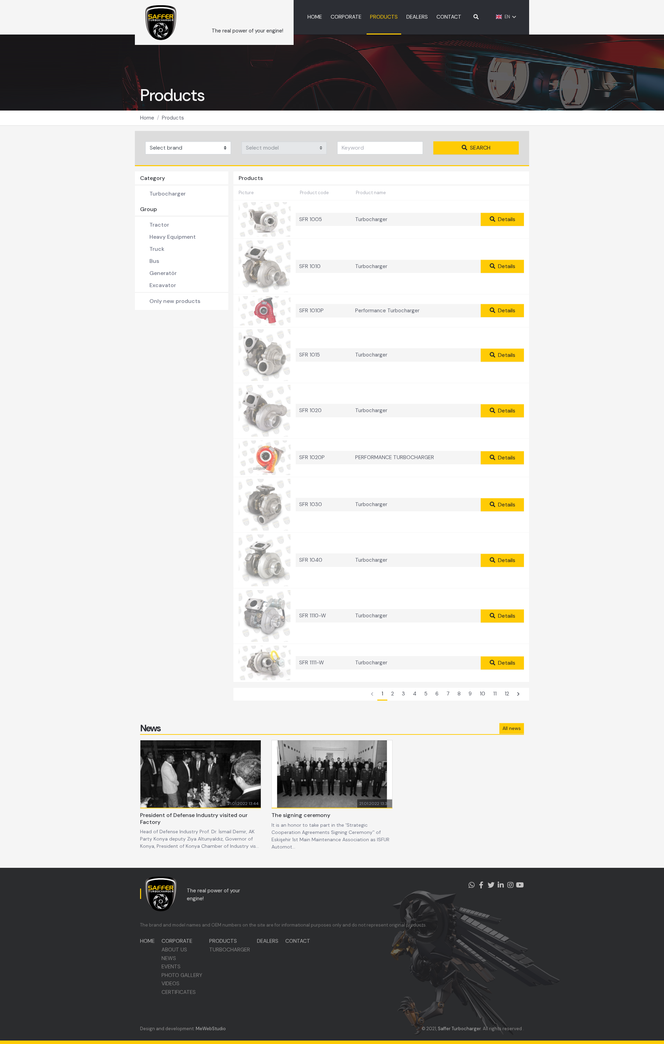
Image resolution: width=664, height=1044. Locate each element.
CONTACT (448, 16)
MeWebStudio (211, 1029)
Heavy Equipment (172, 236)
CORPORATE (346, 16)
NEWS (169, 958)
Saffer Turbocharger (459, 1029)
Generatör (163, 273)
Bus (154, 261)
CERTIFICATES (179, 992)
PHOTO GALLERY (182, 975)
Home (147, 117)
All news (511, 728)
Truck (156, 249)
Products (173, 117)
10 (482, 693)
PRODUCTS (384, 16)
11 (495, 693)
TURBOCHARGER (229, 949)
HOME (314, 16)
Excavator (162, 285)
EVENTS (171, 966)
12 (507, 693)
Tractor (159, 224)
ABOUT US (174, 949)
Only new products (174, 301)
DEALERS (417, 16)
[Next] (518, 694)
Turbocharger (167, 193)
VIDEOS (170, 983)
